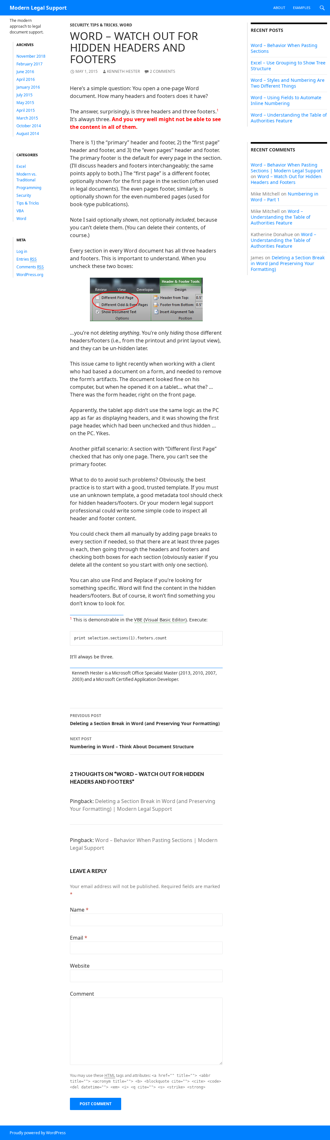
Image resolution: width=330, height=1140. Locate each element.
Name (79, 909)
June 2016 (25, 71)
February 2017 (29, 64)
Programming (28, 187)
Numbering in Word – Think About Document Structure (132, 743)
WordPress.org (29, 274)
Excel (21, 166)
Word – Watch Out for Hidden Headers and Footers (286, 179)
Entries (26, 259)
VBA (20, 211)
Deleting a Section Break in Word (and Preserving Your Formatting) (145, 719)
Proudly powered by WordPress (38, 1132)
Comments (30, 267)
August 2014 (27, 133)
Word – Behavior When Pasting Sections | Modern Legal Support (287, 168)
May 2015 (25, 102)
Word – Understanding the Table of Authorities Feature (289, 118)
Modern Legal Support (38, 7)
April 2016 (25, 79)
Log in (21, 251)
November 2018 (30, 56)
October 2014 (28, 126)
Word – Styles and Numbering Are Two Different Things (288, 83)
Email (78, 937)
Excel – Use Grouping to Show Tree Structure (288, 66)
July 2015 (24, 95)
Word (126, 25)
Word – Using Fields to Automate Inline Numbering (286, 100)
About (279, 7)
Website (80, 965)
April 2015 (25, 110)
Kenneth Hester (123, 71)
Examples (301, 7)
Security (79, 25)
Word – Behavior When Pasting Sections (284, 48)
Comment (82, 993)
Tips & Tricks (104, 25)
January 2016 (28, 87)
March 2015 (27, 118)
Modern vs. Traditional (26, 177)
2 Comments (162, 71)
